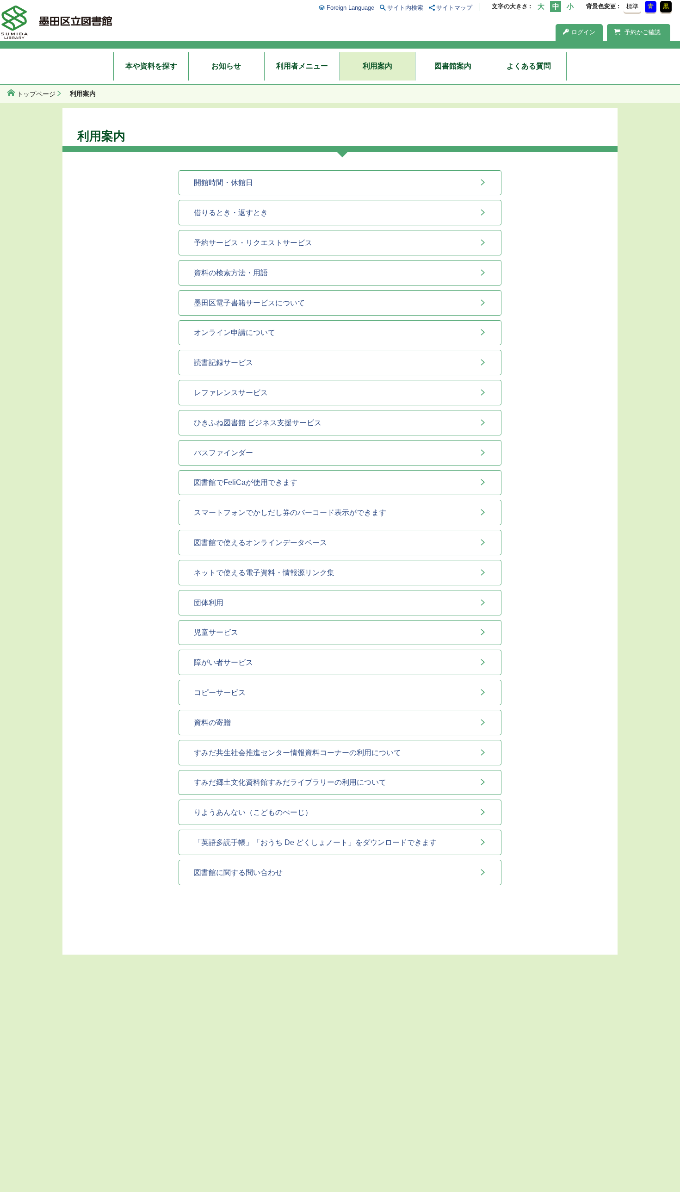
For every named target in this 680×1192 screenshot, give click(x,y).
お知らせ (226, 66)
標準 (632, 6)
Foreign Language (350, 7)
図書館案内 (452, 66)
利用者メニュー (302, 66)
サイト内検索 (405, 7)
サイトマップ (454, 7)
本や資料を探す (151, 66)
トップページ (36, 94)
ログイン (583, 32)
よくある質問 (529, 66)
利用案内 (377, 66)
